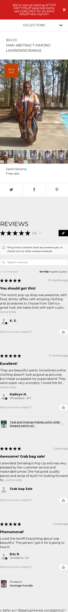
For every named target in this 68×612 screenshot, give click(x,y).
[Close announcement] (64, 10)
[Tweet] (11, 190)
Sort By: (44, 271)
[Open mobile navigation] (61, 25)
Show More (8, 312)
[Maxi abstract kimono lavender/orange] (6, 157)
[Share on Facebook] (34, 190)
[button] (40, 233)
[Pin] (57, 190)
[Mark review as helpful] (63, 332)
